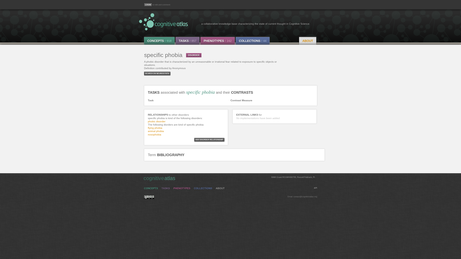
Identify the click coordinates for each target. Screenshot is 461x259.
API (315, 188)
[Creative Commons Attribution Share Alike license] (149, 198)
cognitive (229, 178)
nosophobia (154, 134)
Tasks (187, 41)
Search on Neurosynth (157, 73)
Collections (252, 41)
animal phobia (156, 131)
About (307, 41)
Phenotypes (218, 41)
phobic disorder (156, 121)
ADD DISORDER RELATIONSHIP (209, 140)
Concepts (159, 41)
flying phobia (155, 127)
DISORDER (194, 55)
